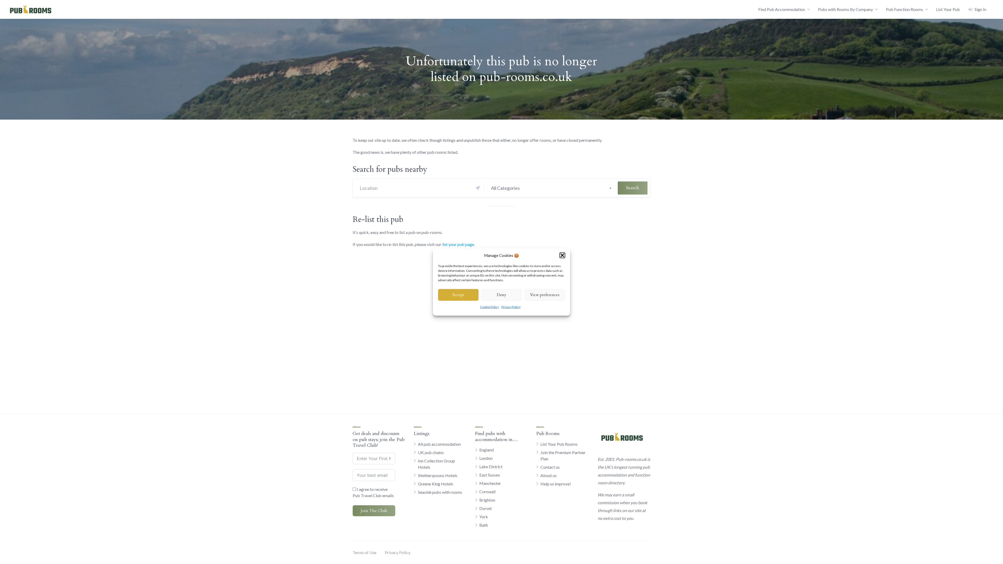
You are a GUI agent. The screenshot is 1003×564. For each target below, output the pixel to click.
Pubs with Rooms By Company (845, 9)
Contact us (550, 467)
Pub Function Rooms (904, 9)
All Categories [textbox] (505, 188)
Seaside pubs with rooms (440, 492)
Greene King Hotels (435, 483)
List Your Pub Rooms (559, 444)
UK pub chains (431, 452)
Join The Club (374, 511)
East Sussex (489, 474)
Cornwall (487, 491)
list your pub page (458, 244)
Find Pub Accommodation (781, 9)
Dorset (485, 508)
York (483, 516)
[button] (562, 255)
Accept (458, 294)
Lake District (491, 466)
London (486, 458)
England (486, 449)
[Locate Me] (477, 188)
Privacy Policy (511, 307)
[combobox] (551, 188)
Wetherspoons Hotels (437, 475)
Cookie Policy (489, 307)
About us (548, 475)
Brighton (487, 499)
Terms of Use (364, 552)
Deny (501, 294)
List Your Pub (948, 9)
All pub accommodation (439, 444)
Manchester (490, 483)
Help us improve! (555, 483)
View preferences (544, 294)
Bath (483, 524)
